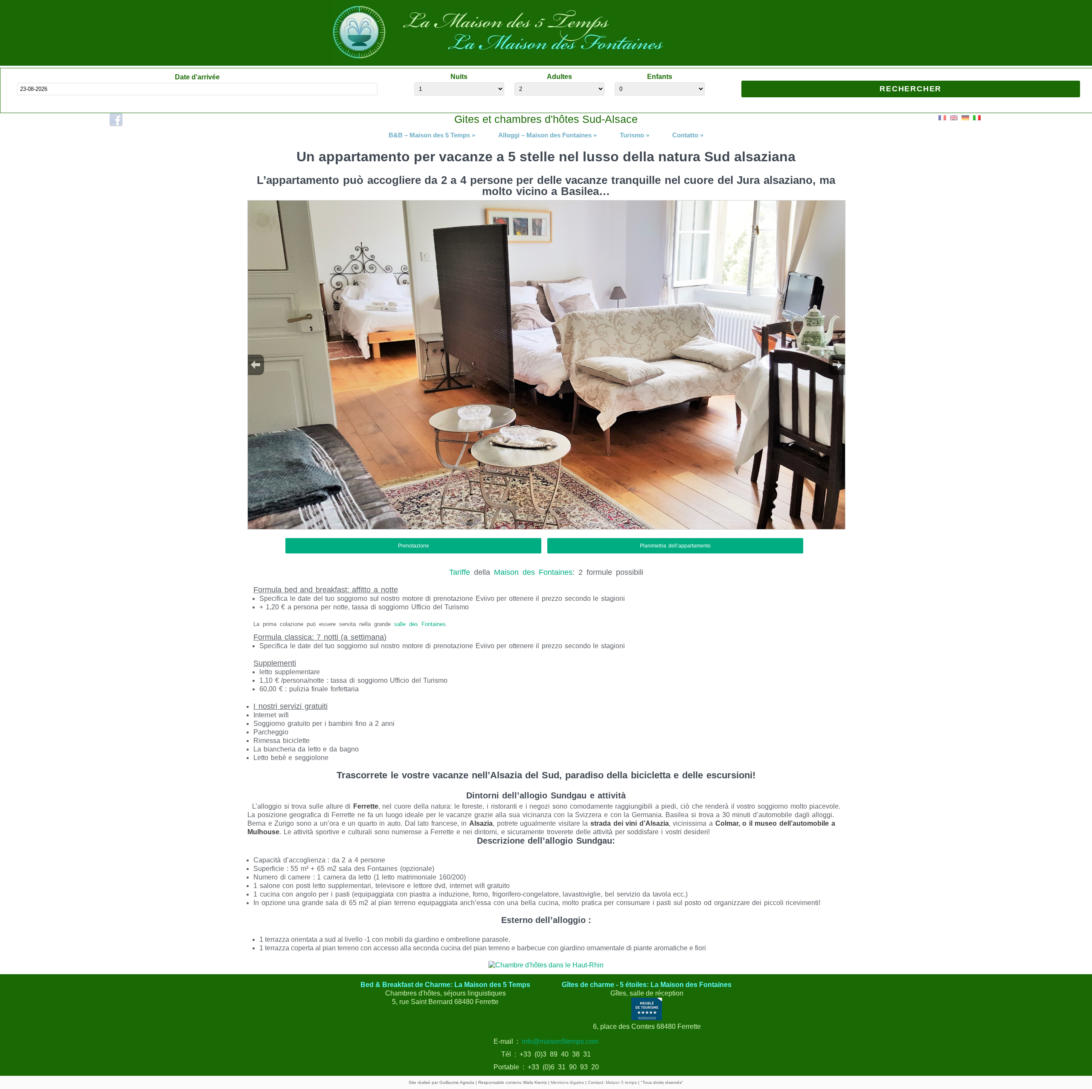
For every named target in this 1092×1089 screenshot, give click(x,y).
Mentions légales (567, 1082)
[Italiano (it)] (977, 117)
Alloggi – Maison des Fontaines (547, 135)
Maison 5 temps (621, 1082)
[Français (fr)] (942, 117)
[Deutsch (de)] (965, 117)
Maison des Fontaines (533, 572)
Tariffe (459, 572)
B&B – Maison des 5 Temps (432, 135)
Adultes (559, 76)
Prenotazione (413, 546)
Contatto (687, 135)
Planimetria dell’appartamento (675, 546)
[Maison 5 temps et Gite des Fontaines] (546, 61)
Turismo (634, 135)
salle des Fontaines (420, 624)
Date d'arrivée (197, 77)
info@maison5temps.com (560, 1041)
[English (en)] (954, 117)
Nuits (459, 76)
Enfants (659, 76)
